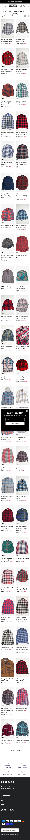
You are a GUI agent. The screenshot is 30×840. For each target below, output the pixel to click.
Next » (19, 750)
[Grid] (25, 16)
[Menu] (2, 6)
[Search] (5, 6)
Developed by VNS (14, 834)
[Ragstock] (13, 5)
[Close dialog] (27, 411)
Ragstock (7, 834)
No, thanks (15, 427)
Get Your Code (15, 424)
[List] (28, 16)
